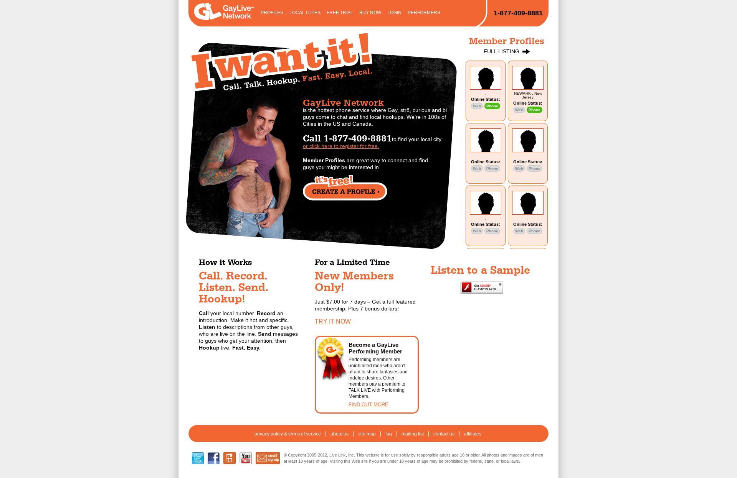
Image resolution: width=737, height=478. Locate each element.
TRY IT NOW (333, 321)
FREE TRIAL (340, 12)
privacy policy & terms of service (287, 434)
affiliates (472, 434)
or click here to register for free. (341, 146)
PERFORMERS (424, 12)
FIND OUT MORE (368, 404)
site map (367, 434)
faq (388, 434)
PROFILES (272, 12)
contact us (443, 434)
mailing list (413, 434)
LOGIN (394, 12)
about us (339, 434)
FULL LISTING (501, 51)
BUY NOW (370, 12)
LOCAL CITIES (305, 12)
